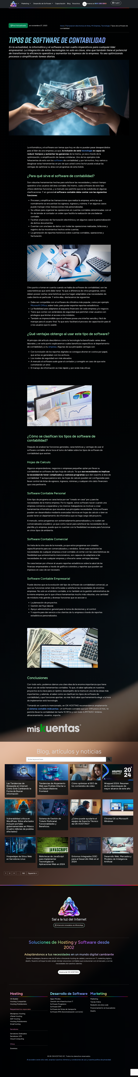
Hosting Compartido (18, 1001)
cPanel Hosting (16, 1016)
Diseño (93, 1011)
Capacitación (60, 3)
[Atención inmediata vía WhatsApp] (69, 928)
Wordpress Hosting (17, 1014)
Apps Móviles (55, 999)
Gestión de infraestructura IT (61, 1001)
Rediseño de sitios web (99, 1005)
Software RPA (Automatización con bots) (66, 1012)
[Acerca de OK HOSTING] (69, 975)
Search (109, 759)
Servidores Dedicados (18, 1034)
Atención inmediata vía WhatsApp (70, 925)
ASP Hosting (15, 1019)
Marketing (25, 3)
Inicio (62, 26)
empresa (52, 346)
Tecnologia (105, 26)
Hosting (14, 3)
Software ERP (55, 1007)
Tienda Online (95, 1002)
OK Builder (14, 999)
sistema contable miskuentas (43, 708)
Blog (69, 3)
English (117, 3)
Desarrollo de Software (42, 3)
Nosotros (76, 3)
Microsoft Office (39, 305)
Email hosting (15, 1024)
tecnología (87, 150)
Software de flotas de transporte (63, 1009)
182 (23, 873)
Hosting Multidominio (18, 1004)
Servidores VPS (16, 1036)
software (58, 160)
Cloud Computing (17, 1039)
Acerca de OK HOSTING (69, 972)
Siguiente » (32, 873)
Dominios (13, 1048)
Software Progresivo (58, 1004)
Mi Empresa (95, 26)
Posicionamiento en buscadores (102, 1008)
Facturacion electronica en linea (78, 26)
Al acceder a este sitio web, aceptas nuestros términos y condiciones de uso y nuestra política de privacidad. (69, 1060)
